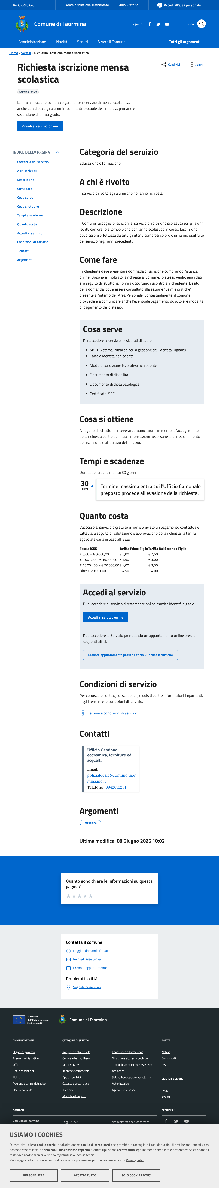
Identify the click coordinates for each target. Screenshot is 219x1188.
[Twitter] (156, 24)
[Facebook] (148, 24)
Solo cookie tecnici (136, 1175)
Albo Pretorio (128, 4)
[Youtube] (165, 24)
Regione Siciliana (23, 5)
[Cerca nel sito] (201, 23)
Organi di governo (24, 1052)
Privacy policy (135, 1160)
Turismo (67, 1090)
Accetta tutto (85, 1175)
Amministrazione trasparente (130, 1121)
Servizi (26, 52)
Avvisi (165, 1064)
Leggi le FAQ (70, 1121)
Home (13, 52)
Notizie (166, 1052)
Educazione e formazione (127, 1052)
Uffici (16, 1064)
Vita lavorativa (71, 1064)
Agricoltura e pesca (124, 1090)
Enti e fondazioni (23, 1071)
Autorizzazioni (120, 1083)
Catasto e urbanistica (75, 1083)
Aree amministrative (26, 1058)
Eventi (166, 1096)
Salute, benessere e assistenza (131, 1077)
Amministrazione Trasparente (87, 4)
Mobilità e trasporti (74, 1096)
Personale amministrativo (29, 1083)
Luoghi (166, 1090)
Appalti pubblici (71, 1077)
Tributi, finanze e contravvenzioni (132, 1064)
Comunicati (169, 1058)
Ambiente (118, 1071)
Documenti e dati (23, 1090)
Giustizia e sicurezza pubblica (130, 1058)
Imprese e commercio (75, 1071)
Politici (17, 1077)
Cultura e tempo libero (76, 1058)
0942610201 (115, 787)
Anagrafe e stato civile (76, 1052)
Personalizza (33, 1175)
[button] (105, 617)
